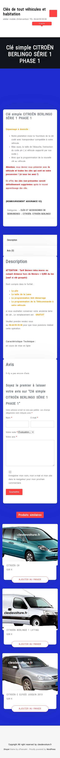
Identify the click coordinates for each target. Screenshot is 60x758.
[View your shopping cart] (32, 29)
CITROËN (27, 214)
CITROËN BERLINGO (41, 214)
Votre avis (11, 437)
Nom (9, 418)
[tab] (30, 240)
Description (12, 240)
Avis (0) (10, 250)
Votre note (12, 432)
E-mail (34, 418)
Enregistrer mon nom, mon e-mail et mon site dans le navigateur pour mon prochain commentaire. (30, 479)
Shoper (6, 749)
